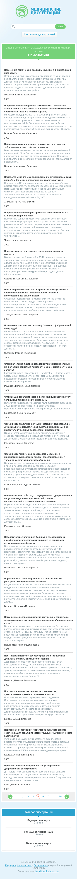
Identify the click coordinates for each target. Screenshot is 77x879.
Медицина (10, 865)
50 (60, 796)
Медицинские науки (38, 820)
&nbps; (10, 797)
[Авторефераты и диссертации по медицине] (38, 11)
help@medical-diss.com (47, 871)
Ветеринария (41, 865)
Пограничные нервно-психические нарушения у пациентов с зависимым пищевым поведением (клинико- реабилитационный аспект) (38, 620)
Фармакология (24, 865)
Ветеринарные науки (38, 843)
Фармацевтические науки (39, 831)
